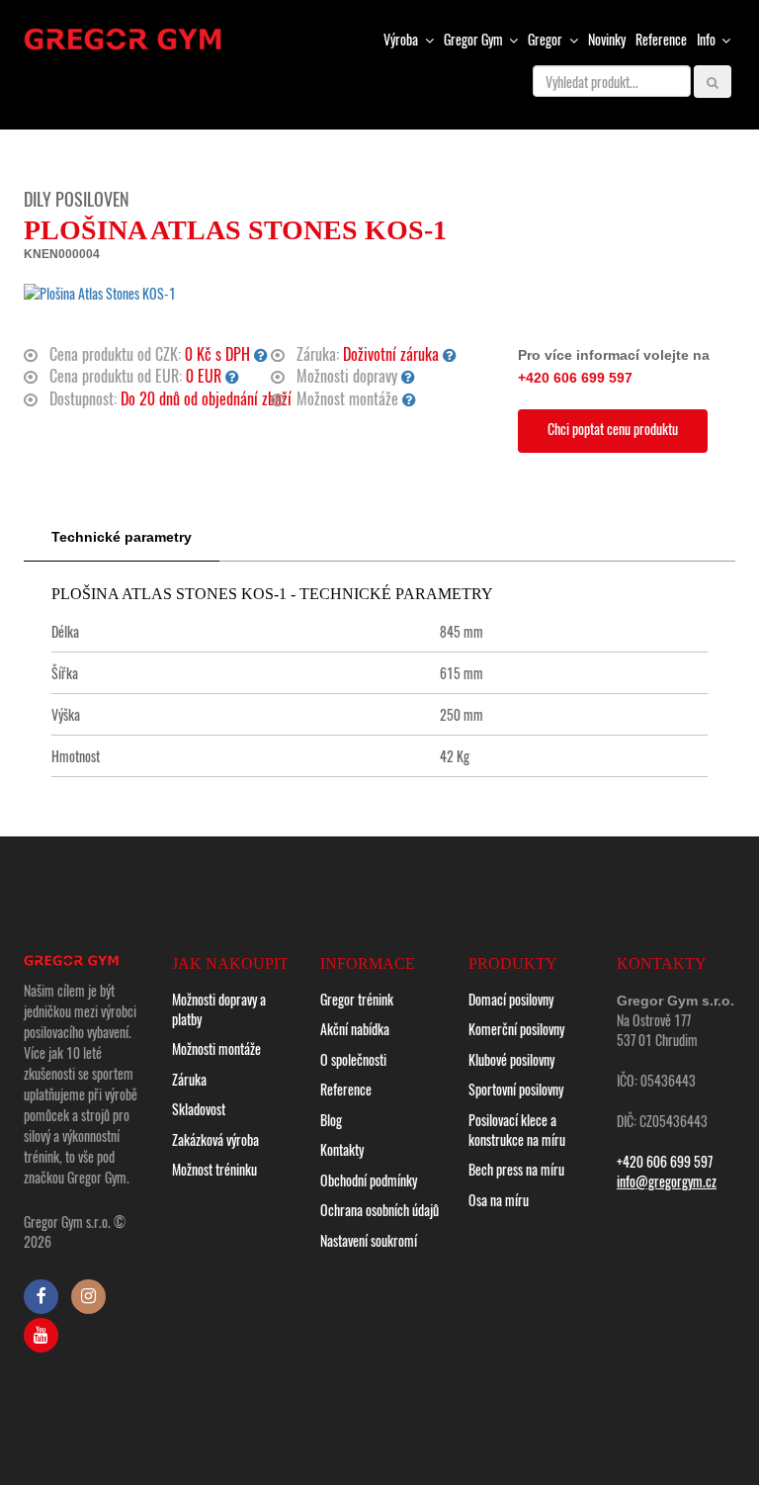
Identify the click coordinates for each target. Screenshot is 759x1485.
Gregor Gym (475, 39)
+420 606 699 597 (575, 378)
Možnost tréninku (214, 1169)
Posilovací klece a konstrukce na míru (516, 1129)
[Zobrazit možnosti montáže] (409, 398)
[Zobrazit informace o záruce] (450, 354)
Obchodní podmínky (368, 1180)
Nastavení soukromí (368, 1240)
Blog (331, 1119)
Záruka (189, 1079)
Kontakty (342, 1149)
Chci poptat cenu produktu (613, 428)
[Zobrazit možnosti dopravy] (408, 376)
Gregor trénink (356, 999)
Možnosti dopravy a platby (219, 1009)
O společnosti (353, 1059)
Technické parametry (121, 537)
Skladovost (198, 1108)
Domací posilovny (510, 999)
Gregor (546, 39)
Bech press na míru (516, 1169)
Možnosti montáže (216, 1048)
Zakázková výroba (215, 1139)
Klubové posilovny (511, 1059)
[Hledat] (712, 81)
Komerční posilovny (516, 1028)
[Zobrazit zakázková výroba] (232, 376)
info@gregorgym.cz (667, 1181)
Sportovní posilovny (515, 1089)
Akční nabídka (354, 1028)
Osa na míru (498, 1199)
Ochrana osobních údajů (379, 1209)
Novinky (607, 39)
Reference (661, 39)
